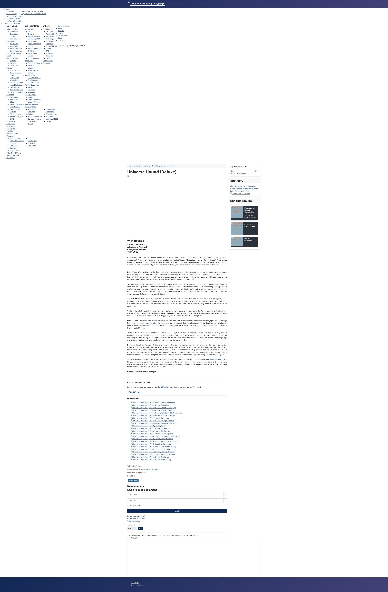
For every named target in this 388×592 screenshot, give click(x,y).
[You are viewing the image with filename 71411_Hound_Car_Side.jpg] (150, 428)
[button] (11, 26)
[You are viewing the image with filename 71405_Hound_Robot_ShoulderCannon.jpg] (156, 413)
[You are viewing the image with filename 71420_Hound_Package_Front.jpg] (153, 452)
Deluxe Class (133, 481)
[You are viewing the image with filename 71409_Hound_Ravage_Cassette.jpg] (154, 423)
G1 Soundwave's (143, 325)
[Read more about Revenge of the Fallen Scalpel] (237, 228)
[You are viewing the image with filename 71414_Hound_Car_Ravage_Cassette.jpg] (155, 436)
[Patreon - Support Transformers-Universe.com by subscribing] (240, 193)
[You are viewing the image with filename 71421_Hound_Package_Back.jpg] (153, 454)
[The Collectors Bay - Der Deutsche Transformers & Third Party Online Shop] (244, 188)
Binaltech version (216, 359)
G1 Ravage (159, 323)
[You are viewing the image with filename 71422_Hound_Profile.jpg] (150, 457)
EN (82, 46)
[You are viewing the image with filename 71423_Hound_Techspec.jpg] (151, 459)
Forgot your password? (136, 516)
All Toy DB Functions (238, 174)
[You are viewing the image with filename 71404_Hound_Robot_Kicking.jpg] (153, 410)
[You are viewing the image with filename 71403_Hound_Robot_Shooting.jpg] (153, 408)
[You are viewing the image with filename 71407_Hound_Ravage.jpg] (150, 418)
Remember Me (135, 506)
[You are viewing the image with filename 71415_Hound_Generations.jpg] (152, 439)
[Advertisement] (189, 559)
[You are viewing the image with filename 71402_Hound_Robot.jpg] (150, 405)
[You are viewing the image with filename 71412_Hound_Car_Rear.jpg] (150, 431)
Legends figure (206, 362)
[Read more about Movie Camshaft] (237, 241)
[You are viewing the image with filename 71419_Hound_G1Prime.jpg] (150, 449)
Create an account (134, 521)
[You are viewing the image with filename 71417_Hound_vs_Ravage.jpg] (151, 444)
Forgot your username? (136, 518)
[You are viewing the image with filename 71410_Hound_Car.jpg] (148, 426)
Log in (177, 511)
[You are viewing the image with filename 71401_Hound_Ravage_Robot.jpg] (153, 402)
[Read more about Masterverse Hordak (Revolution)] (237, 212)
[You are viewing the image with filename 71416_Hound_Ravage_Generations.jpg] (155, 441)
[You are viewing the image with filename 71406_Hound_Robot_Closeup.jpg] (153, 415)
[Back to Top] (385, 589)
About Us (134, 538)
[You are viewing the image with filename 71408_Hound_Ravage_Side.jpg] (152, 420)
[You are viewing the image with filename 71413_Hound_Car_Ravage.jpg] (152, 433)
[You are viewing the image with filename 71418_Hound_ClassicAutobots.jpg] (153, 446)
